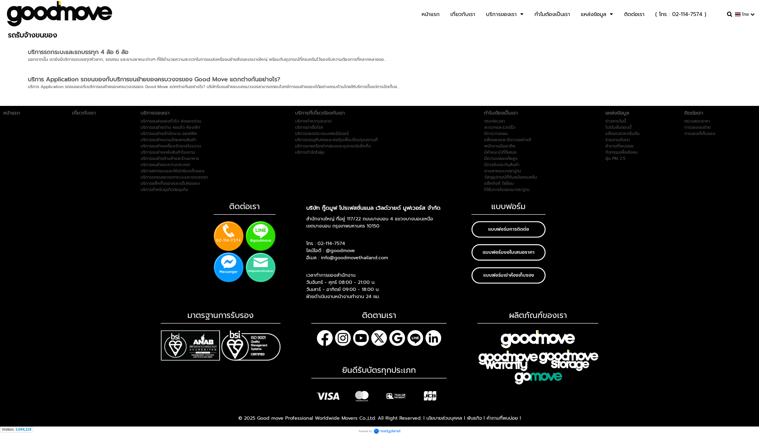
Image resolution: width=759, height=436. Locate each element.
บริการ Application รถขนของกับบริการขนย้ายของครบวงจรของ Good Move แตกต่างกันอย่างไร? (154, 79)
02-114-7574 (331, 243)
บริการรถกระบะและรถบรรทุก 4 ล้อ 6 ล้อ (78, 51)
